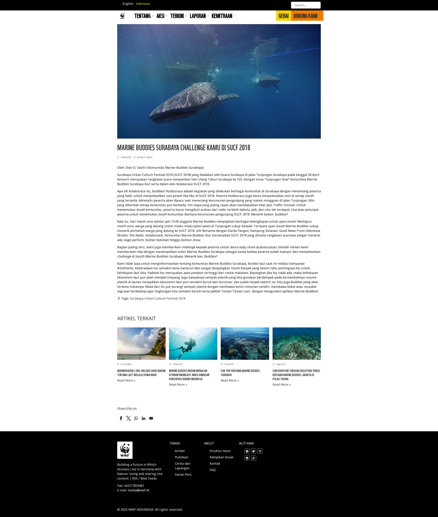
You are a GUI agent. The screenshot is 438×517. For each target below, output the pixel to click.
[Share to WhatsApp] (136, 418)
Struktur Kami (220, 451)
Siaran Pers (183, 474)
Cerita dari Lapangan (182, 465)
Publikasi (181, 457)
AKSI (160, 15)
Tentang (142, 15)
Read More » (126, 380)
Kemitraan (222, 15)
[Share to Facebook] (121, 418)
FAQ (213, 470)
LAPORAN (198, 15)
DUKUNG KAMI (305, 15)
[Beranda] (122, 16)
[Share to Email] (151, 418)
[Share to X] (128, 418)
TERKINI (177, 15)
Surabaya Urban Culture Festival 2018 (157, 298)
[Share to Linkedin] (143, 418)
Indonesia (143, 4)
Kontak (215, 463)
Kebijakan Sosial (221, 457)
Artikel (180, 451)
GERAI (284, 15)
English (128, 4)
